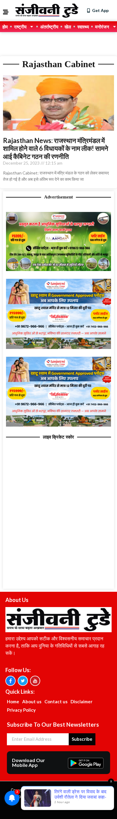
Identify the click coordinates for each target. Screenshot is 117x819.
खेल (67, 26)
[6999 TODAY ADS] (58, 269)
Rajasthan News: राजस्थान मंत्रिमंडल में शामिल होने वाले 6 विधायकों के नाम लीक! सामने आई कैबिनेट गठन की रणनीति (55, 148)
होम (5, 26)
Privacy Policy (21, 710)
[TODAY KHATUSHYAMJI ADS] (58, 347)
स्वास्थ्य (83, 26)
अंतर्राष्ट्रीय (49, 26)
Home (13, 701)
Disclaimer (81, 701)
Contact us (56, 701)
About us (31, 701)
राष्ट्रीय (20, 26)
